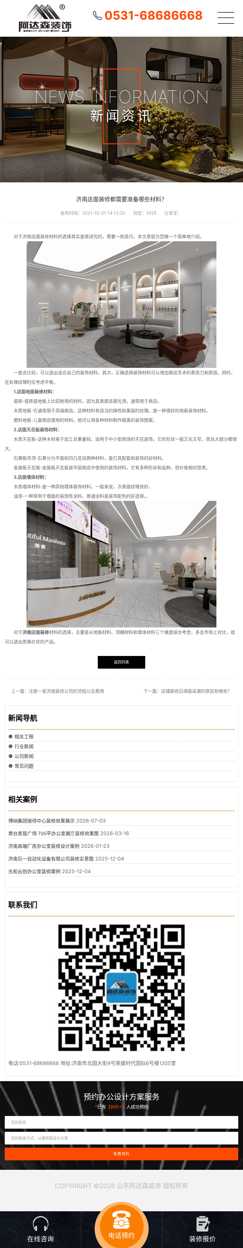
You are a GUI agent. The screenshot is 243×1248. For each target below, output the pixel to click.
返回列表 (121, 662)
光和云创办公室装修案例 (34, 871)
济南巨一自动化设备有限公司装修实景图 (51, 859)
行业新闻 (24, 746)
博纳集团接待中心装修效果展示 (41, 821)
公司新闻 (24, 756)
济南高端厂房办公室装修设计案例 (43, 846)
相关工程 (24, 737)
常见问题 (24, 766)
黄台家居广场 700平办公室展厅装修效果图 (53, 833)
